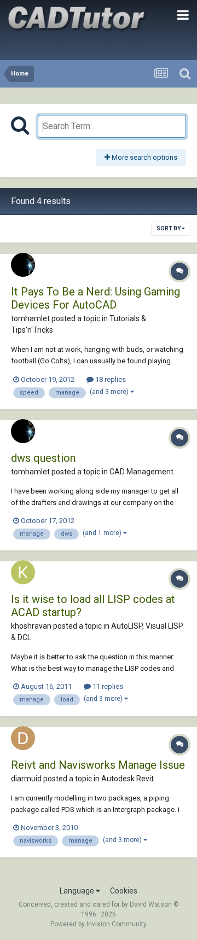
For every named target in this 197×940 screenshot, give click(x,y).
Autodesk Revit (127, 778)
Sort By (169, 228)
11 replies (107, 686)
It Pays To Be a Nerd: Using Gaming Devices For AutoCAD (95, 298)
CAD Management (141, 471)
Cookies (123, 890)
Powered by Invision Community (98, 924)
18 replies (110, 379)
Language (78, 890)
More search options (143, 157)
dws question (43, 458)
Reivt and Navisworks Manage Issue (98, 764)
